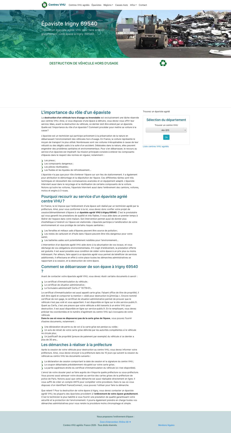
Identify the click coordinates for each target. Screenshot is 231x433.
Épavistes (96, 5)
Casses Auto (121, 5)
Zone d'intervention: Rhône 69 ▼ (115, 422)
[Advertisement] (115, 87)
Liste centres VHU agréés (156, 146)
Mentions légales (166, 425)
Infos (132, 5)
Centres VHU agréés (79, 5)
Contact (143, 5)
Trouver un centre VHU (166, 125)
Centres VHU (57, 4)
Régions (107, 5)
